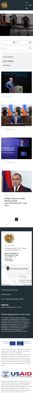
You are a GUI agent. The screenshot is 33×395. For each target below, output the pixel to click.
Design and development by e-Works (11, 307)
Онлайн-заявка (6, 294)
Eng (26, 8)
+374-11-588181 (8, 257)
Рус (26, 5)
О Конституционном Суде (9, 290)
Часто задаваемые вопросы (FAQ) (12, 299)
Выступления (8, 61)
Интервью (6, 65)
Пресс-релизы (8, 57)
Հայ (26, 2)
